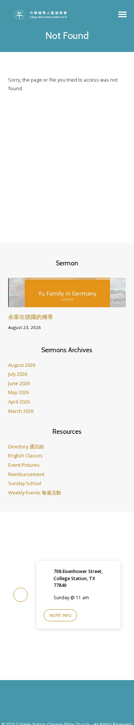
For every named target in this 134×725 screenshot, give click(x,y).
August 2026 (21, 365)
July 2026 (17, 374)
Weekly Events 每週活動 (34, 492)
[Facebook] (59, 703)
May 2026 (18, 392)
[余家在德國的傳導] (67, 302)
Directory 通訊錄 (26, 446)
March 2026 (21, 411)
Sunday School (24, 483)
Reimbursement (26, 474)
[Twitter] (74, 703)
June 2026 (19, 383)
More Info (60, 615)
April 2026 (19, 401)
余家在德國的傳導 (30, 317)
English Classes (25, 455)
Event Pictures (24, 464)
